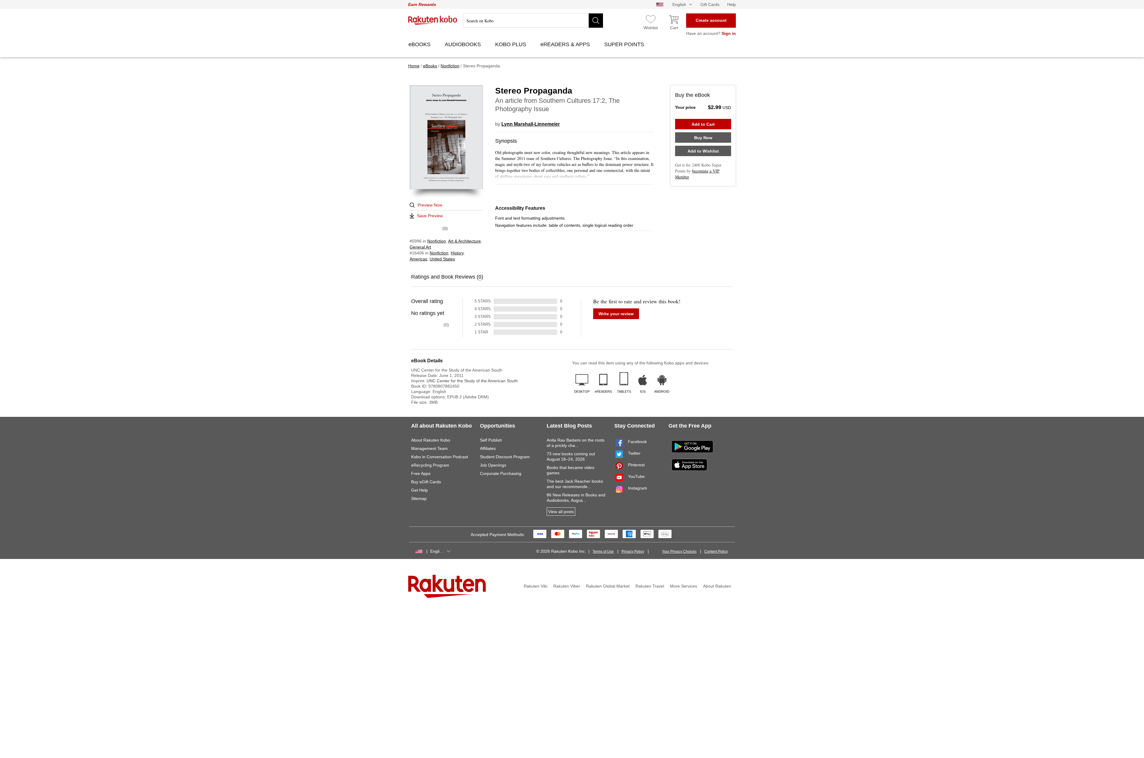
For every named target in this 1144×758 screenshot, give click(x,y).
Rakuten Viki (535, 586)
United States (442, 259)
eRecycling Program (430, 465)
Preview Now (430, 205)
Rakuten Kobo (432, 20)
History (457, 253)
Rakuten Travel (649, 586)
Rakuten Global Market (607, 586)
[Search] (596, 20)
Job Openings (493, 465)
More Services (683, 586)
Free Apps (420, 473)
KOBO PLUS (511, 44)
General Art (420, 247)
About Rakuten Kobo (430, 440)
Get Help (419, 490)
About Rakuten (717, 586)
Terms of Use (603, 551)
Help (731, 4)
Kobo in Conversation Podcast (439, 456)
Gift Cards (709, 4)
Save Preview (430, 215)
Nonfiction (436, 241)
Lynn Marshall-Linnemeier (530, 124)
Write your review (616, 313)
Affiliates (488, 448)
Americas (418, 259)
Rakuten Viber (566, 586)
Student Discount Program (505, 456)
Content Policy (716, 551)
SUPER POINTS (625, 44)
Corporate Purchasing (500, 473)
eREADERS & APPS (565, 44)
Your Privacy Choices (679, 551)
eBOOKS (420, 44)
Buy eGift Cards (426, 481)
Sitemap (419, 498)
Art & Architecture (464, 241)
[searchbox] (533, 20)
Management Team (429, 448)
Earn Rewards (422, 4)
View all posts (561, 511)
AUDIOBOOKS (463, 44)
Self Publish (491, 440)
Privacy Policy (632, 551)
